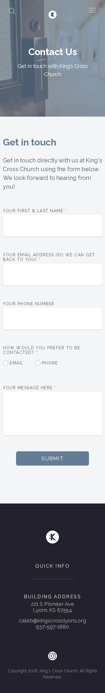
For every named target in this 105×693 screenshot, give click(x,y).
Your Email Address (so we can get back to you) (49, 257)
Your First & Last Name (35, 210)
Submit (52, 458)
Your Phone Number (29, 303)
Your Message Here (29, 387)
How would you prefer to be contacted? (41, 350)
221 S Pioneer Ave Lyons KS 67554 (52, 607)
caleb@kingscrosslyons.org (52, 620)
